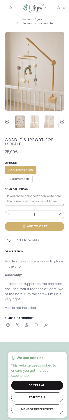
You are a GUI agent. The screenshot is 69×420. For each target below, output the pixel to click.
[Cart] (64, 8)
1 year (39, 19)
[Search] (10, 8)
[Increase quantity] (61, 214)
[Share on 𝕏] (17, 325)
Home (26, 19)
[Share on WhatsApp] (27, 325)
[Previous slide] (7, 121)
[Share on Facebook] (8, 325)
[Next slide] (61, 121)
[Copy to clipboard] (45, 325)
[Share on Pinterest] (36, 325)
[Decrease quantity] (8, 214)
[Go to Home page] (34, 8)
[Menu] (5, 8)
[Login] (58, 8)
